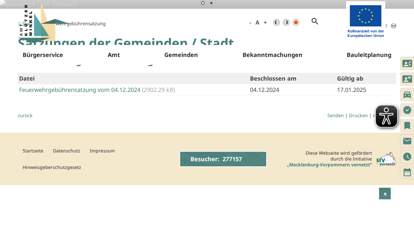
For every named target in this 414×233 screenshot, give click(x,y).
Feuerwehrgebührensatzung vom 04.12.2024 (80, 90)
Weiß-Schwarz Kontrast (286, 22)
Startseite (33, 151)
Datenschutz (66, 151)
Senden (335, 115)
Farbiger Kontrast (296, 22)
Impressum (102, 151)
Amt (114, 55)
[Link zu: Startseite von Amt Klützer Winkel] (44, 22)
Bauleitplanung (369, 55)
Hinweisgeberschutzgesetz (52, 167)
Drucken (358, 115)
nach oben (384, 193)
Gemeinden (181, 55)
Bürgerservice (43, 55)
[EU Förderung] (365, 39)
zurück (25, 115)
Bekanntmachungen (272, 55)
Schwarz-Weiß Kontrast (276, 22)
